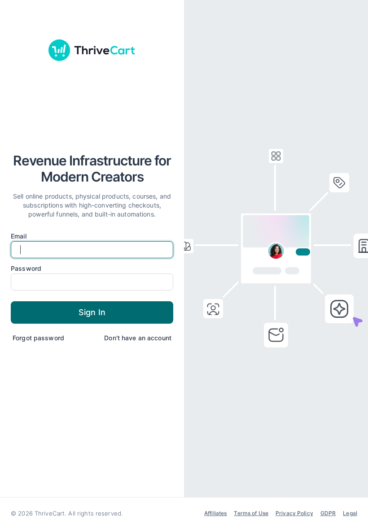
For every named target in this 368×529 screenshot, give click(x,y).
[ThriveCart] (92, 50)
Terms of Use (251, 513)
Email (18, 236)
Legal (350, 513)
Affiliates (215, 513)
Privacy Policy (294, 513)
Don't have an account (137, 338)
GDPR (328, 513)
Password (26, 268)
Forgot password (38, 338)
